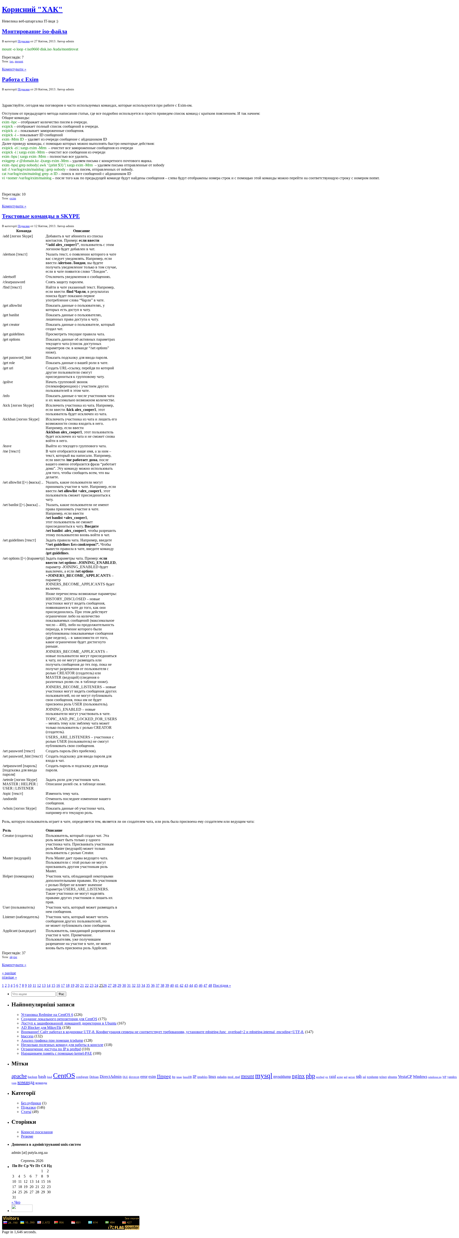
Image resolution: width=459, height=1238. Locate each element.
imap (179, 1077)
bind (49, 1077)
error (144, 1076)
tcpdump (372, 1077)
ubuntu (392, 1077)
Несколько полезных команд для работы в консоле (62, 1045)
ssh (359, 1076)
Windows (420, 1076)
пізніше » (9, 977)
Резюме (27, 1136)
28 (114, 985)
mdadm (222, 1077)
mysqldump (282, 1076)
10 (30, 985)
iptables (202, 1077)
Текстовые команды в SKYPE (41, 216)
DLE (125, 1077)
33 (138, 985)
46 (200, 985)
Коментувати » (14, 69)
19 (72, 985)
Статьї (26, 1112)
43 (186, 985)
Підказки (24, 41)
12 (39, 985)
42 (181, 985)
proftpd (320, 1077)
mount (19, 61)
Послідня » (222, 985)
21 (82, 985)
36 (153, 985)
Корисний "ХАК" (32, 9)
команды (41, 1083)
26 (105, 985)
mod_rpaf (234, 1077)
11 (34, 985)
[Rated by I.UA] (22, 1211)
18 (68, 985)
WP (444, 1077)
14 (48, 985)
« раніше (9, 973)
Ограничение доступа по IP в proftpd (51, 1049)
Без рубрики (31, 1103)
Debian (94, 1077)
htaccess (27, 1036)
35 (148, 985)
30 (124, 985)
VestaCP (405, 1076)
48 (210, 985)
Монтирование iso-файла (34, 31)
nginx (298, 1076)
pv (326, 1077)
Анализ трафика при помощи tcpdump (52, 1040)
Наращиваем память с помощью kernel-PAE (56, 1053)
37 (157, 985)
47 (205, 985)
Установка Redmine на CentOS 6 (47, 1015)
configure (82, 1077)
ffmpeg (164, 1076)
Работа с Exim (20, 79)
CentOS (64, 1075)
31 (129, 985)
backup (32, 1077)
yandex (452, 1077)
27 (110, 985)
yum (13, 1083)
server (351, 1077)
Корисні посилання (37, 1132)
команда (25, 1082)
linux (212, 1076)
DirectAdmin (111, 1076)
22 (87, 985)
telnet (383, 1077)
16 (58, 985)
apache (19, 1076)
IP (194, 1076)
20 (77, 985)
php (310, 1075)
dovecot (134, 1077)
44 (191, 985)
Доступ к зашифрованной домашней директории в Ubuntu (68, 1023)
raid (332, 1076)
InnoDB (187, 1077)
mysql (263, 1075)
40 (172, 985)
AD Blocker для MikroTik (41, 1027)
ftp (173, 1077)
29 (119, 985)
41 (177, 985)
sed (345, 1077)
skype (13, 957)
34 (143, 985)
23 (91, 985)
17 (63, 985)
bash (42, 1076)
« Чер (15, 1202)
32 (134, 985)
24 (96, 985)
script (340, 1077)
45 (196, 985)
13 (44, 985)
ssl (364, 1077)
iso (11, 61)
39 (167, 985)
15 (53, 985)
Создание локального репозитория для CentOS (59, 1019)
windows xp (435, 1077)
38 (162, 985)
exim (13, 198)
